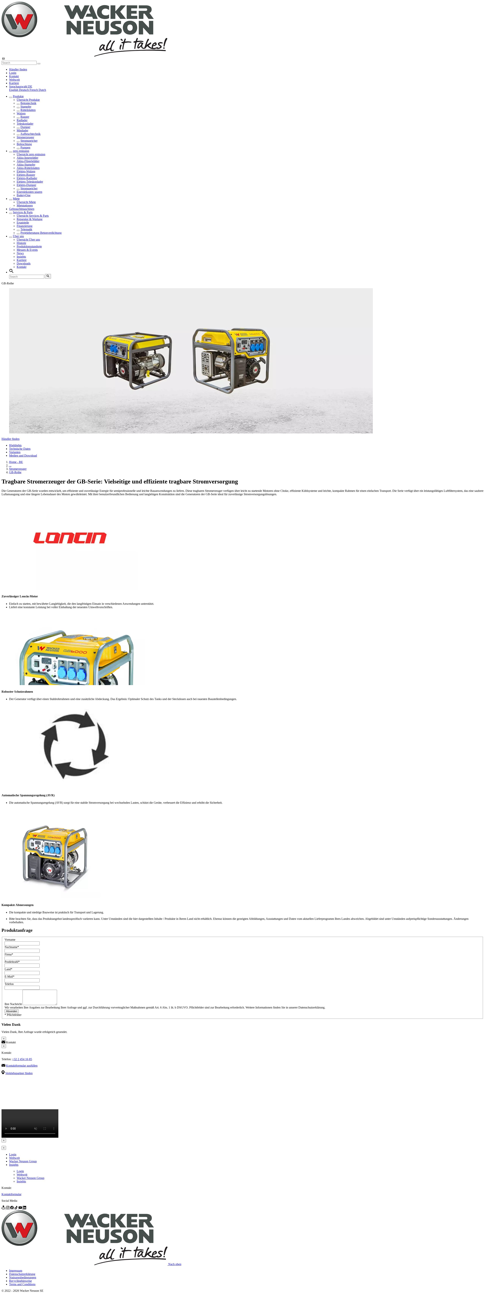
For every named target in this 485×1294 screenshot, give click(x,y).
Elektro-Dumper (26, 185)
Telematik (26, 229)
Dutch (42, 90)
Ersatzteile (23, 222)
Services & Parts (23, 212)
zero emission (21, 151)
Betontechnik (28, 103)
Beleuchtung (24, 144)
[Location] (4, 1208)
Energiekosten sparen (29, 191)
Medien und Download (23, 455)
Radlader (22, 120)
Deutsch (24, 90)
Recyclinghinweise (20, 1280)
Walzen (21, 113)
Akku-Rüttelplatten (28, 168)
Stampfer (25, 106)
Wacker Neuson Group (23, 1161)
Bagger (24, 116)
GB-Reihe (15, 472)
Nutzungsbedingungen (22, 1277)
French (34, 90)
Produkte (18, 96)
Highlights (15, 445)
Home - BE (16, 462)
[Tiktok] (16, 1208)
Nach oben (174, 1264)
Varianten (14, 452)
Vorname (10, 939)
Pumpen (25, 147)
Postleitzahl (12, 961)
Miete (16, 198)
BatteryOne (24, 195)
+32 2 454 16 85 (22, 1059)
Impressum (15, 1270)
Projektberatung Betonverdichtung (41, 232)
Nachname (12, 947)
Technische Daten (20, 448)
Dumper (25, 127)
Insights (21, 256)
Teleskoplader (25, 123)
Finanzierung (24, 226)
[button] (20, 86)
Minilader (22, 130)
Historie (21, 243)
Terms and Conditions (22, 1284)
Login (12, 72)
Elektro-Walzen (26, 171)
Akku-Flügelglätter (28, 161)
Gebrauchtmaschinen (21, 208)
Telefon (9, 984)
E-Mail (9, 976)
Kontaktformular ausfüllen (22, 1065)
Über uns (18, 236)
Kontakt (14, 76)
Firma (9, 954)
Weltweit (14, 79)
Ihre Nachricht (14, 1004)
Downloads (24, 263)
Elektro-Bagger (26, 174)
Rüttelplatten (28, 110)
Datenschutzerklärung (22, 1274)
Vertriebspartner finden (19, 1073)
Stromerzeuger (25, 137)
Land (8, 969)
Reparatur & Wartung (29, 219)
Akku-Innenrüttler (27, 157)
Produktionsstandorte (29, 246)
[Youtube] (21, 1208)
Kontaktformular (11, 1194)
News (20, 253)
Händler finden (18, 69)
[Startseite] (84, 55)
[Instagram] (8, 1208)
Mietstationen (25, 205)
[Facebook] (12, 1208)
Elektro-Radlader (27, 178)
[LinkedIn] (24, 1208)
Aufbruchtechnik (30, 133)
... (10, 465)
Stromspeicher (29, 140)
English (14, 90)
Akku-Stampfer (26, 164)
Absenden (11, 1011)
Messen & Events (27, 249)
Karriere (14, 83)
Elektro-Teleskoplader (30, 181)
